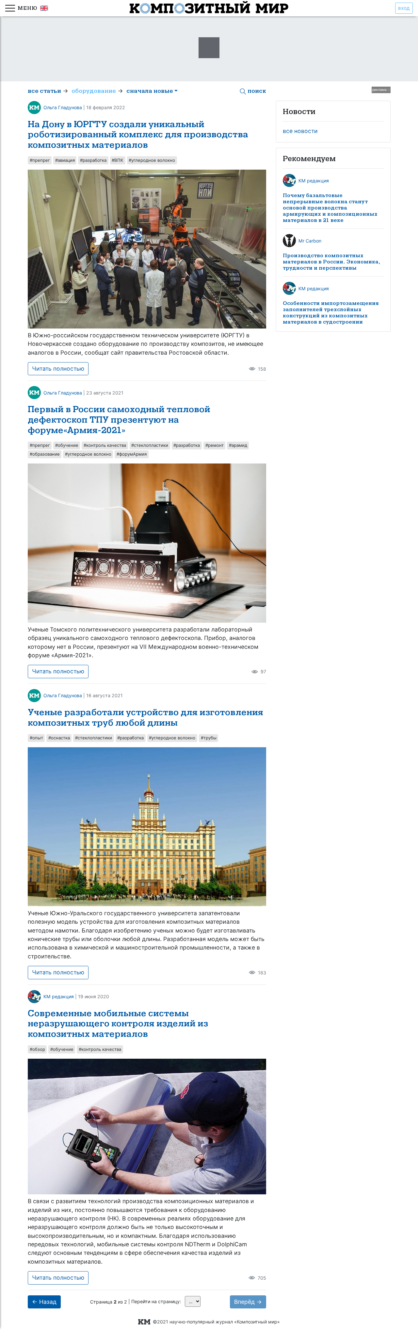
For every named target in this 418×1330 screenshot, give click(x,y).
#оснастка (59, 737)
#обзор (37, 1049)
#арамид (238, 445)
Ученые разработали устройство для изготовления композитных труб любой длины (145, 717)
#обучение (66, 445)
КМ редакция (58, 996)
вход (404, 8)
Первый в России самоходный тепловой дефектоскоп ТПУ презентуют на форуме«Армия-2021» (119, 419)
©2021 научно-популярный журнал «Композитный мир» (215, 1321)
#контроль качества (105, 445)
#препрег (40, 160)
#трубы (209, 737)
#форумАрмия (132, 454)
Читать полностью (58, 368)
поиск (256, 91)
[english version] (43, 8)
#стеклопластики (149, 445)
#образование (45, 454)
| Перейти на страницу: (154, 1301)
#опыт (36, 737)
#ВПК (117, 160)
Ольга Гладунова (62, 107)
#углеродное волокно (152, 160)
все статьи (44, 91)
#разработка (93, 160)
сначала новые (149, 91)
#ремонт (214, 445)
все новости (300, 130)
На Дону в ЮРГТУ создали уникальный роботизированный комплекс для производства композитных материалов (138, 134)
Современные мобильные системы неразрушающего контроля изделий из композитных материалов (118, 1023)
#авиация (65, 160)
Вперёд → (248, 1301)
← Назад (44, 1301)
